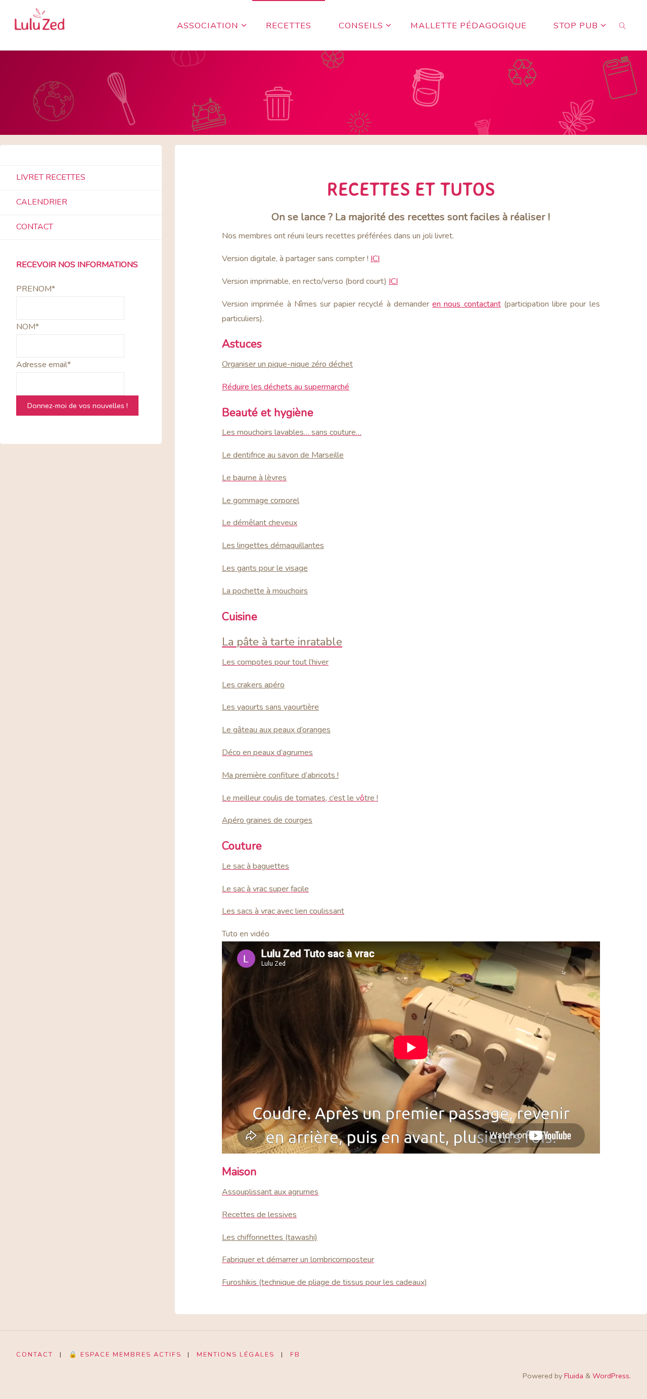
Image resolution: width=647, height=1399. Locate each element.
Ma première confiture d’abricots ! (280, 775)
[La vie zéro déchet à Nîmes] (40, 25)
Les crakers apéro (253, 684)
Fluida (572, 1376)
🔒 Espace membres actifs (125, 1354)
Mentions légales (235, 1354)
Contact (34, 226)
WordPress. (611, 1376)
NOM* (27, 326)
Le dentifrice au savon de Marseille (283, 455)
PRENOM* (35, 288)
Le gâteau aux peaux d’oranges (276, 729)
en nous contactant (466, 304)
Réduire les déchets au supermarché (285, 386)
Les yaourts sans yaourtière (270, 707)
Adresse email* (43, 364)
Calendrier (41, 202)
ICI (375, 258)
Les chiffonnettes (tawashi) (269, 1237)
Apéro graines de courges (267, 820)
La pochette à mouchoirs (265, 590)
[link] (623, 25)
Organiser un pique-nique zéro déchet (287, 364)
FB (295, 1354)
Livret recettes (50, 177)
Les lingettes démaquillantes (273, 545)
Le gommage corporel (260, 500)
